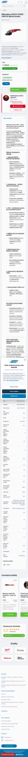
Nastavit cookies (14, 386)
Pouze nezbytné (14, 391)
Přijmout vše (14, 396)
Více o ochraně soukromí (12, 380)
